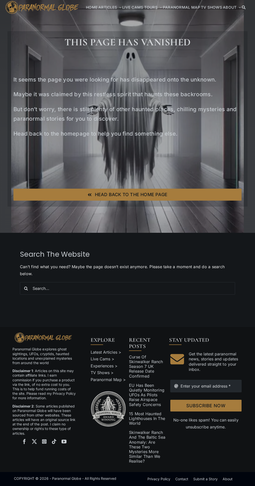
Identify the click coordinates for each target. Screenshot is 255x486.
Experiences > (104, 365)
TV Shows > (102, 372)
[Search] (244, 7)
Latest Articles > (106, 352)
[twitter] (34, 441)
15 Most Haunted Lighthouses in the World (147, 418)
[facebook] (24, 441)
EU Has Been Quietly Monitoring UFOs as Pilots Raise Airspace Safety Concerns (146, 395)
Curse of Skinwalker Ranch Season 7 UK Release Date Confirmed (146, 366)
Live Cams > (102, 358)
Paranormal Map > (108, 379)
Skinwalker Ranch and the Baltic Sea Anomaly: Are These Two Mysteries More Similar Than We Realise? (147, 447)
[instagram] (44, 441)
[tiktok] (54, 441)
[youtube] (64, 441)
